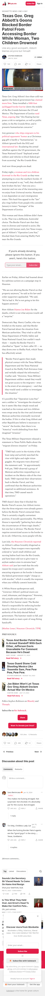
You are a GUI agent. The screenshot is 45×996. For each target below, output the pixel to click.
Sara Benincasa (14, 792)
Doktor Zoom (12, 693)
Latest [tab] (11, 871)
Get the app (35, 984)
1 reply (13, 816)
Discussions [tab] (21, 871)
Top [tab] (5, 871)
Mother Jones (8, 628)
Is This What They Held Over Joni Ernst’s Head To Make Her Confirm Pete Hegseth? (15, 903)
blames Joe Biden (22, 309)
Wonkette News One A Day (15, 11)
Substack (10, 990)
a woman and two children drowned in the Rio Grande (20, 174)
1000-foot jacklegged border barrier (19, 105)
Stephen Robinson (15, 56)
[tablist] (13, 769)
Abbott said (7, 565)
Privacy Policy (31, 971)
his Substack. (20, 710)
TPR (38, 628)
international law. (10, 146)
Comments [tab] (8, 769)
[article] (22, 886)
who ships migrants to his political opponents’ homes (20, 134)
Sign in (39, 3)
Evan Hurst (17, 890)
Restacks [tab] (18, 769)
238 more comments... (11, 859)
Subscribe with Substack (24, 960)
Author (10, 795)
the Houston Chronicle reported (26, 541)
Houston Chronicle (25, 628)
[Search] (40, 871)
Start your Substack (15, 984)
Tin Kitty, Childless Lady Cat (19, 825)
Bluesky (31, 701)
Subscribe (30, 3)
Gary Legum (11, 655)
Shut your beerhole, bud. (12, 887)
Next (37, 752)
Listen (39, 57)
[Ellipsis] (42, 792)
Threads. (6, 704)
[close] (38, 916)
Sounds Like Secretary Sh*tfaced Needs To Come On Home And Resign (16, 881)
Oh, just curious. (9, 909)
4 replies (13, 847)
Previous (9, 752)
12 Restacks (32, 734)
